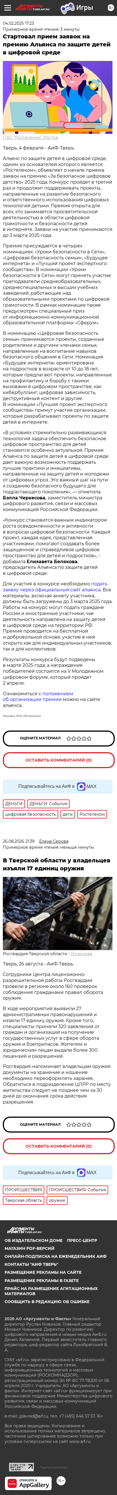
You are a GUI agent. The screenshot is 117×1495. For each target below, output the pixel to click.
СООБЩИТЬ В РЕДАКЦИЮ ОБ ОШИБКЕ (47, 1301)
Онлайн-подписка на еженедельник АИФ (55, 1256)
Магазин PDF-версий (30, 1248)
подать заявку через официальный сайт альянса (55, 586)
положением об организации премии (38, 696)
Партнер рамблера (53, 1467)
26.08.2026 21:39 (19, 841)
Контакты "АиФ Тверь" (31, 1264)
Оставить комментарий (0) (59, 760)
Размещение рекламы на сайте (43, 1272)
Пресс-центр (82, 1240)
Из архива (81, 953)
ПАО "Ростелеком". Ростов (30, 137)
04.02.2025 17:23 (18, 23)
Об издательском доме (33, 1240)
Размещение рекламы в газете (42, 1280)
